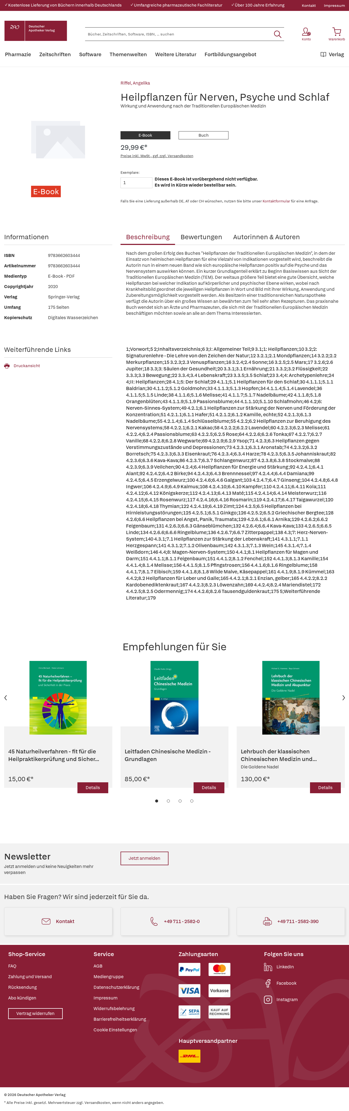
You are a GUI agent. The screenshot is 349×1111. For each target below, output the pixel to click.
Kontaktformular (276, 201)
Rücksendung (22, 987)
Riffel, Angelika (135, 83)
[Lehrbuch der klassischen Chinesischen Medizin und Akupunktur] (291, 698)
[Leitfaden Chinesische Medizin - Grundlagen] (175, 698)
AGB (98, 966)
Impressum (334, 5)
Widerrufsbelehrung (114, 1008)
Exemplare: (130, 172)
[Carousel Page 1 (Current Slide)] (157, 801)
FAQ (12, 966)
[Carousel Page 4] (192, 801)
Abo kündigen (22, 998)
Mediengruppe (109, 977)
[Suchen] (277, 34)
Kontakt (309, 5)
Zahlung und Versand (30, 977)
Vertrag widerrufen (35, 1013)
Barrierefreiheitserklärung (120, 1019)
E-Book (145, 135)
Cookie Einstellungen (115, 1030)
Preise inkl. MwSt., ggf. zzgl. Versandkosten (157, 156)
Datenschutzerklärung (116, 987)
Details (93, 787)
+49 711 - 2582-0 (182, 921)
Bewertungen (201, 237)
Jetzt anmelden (144, 858)
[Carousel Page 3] (180, 801)
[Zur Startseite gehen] (35, 31)
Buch (203, 135)
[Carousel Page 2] (168, 801)
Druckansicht (27, 366)
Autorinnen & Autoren (266, 237)
